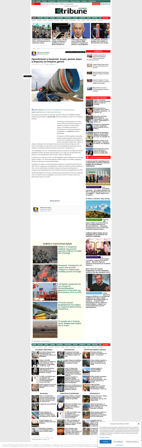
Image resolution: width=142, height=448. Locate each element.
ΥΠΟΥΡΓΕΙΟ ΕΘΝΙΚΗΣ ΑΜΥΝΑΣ (95, 350)
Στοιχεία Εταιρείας (45, 341)
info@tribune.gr (105, 4)
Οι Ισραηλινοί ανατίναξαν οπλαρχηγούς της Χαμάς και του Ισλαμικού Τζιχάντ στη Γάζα (73, 354)
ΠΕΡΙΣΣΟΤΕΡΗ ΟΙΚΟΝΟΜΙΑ (93, 187)
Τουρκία (44, 1)
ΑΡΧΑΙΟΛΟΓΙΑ (95, 393)
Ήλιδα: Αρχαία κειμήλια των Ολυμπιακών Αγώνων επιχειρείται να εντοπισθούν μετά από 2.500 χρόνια (98, 414)
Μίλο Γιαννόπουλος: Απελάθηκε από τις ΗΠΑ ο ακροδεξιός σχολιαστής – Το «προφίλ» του (102, 110)
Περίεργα (34, 20)
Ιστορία (45, 20)
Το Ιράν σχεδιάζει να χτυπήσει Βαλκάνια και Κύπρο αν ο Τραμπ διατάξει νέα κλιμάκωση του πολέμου (47, 414)
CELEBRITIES (82, 18)
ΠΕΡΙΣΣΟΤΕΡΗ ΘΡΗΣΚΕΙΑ (93, 257)
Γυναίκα (78, 20)
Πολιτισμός (56, 20)
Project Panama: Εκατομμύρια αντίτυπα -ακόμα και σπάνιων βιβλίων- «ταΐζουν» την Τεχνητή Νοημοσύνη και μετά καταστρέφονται (96, 304)
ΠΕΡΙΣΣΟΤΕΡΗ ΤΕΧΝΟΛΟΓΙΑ (93, 293)
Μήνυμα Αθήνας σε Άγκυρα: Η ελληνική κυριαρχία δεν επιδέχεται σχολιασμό (73, 397)
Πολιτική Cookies (119, 445)
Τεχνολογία (93, 20)
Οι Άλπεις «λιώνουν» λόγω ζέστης (98, 198)
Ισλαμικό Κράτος (75, 1)
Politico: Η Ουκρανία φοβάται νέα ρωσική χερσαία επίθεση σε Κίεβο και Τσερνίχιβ (102, 102)
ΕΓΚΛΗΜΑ (52, 18)
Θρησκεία (39, 20)
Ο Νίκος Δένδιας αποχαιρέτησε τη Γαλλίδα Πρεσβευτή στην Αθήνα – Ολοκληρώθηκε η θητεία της (98, 386)
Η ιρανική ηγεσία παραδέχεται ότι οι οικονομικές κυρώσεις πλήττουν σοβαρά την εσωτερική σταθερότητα (98, 163)
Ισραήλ (38, 1)
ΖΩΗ (100, 18)
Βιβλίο (62, 20)
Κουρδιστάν (51, 1)
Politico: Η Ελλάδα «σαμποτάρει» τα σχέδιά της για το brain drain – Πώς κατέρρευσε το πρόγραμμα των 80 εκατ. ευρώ (47, 362)
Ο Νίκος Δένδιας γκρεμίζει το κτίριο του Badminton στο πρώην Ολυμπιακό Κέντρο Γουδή (98, 362)
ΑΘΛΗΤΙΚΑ (94, 18)
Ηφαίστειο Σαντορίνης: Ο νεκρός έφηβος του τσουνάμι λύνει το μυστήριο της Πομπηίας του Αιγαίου (98, 406)
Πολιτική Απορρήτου (36, 341)
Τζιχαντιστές (92, 1)
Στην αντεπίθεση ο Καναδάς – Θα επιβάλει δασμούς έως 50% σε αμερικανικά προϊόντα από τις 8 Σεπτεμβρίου (98, 190)
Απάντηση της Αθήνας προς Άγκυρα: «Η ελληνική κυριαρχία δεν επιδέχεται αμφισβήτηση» (73, 406)
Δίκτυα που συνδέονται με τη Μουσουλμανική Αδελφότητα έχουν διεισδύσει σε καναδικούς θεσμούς (73, 387)
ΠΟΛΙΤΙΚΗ (40, 18)
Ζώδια (66, 20)
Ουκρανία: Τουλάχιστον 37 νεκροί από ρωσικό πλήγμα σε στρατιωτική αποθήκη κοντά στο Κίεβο (70, 268)
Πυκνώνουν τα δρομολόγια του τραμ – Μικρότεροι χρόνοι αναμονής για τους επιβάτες (101, 126)
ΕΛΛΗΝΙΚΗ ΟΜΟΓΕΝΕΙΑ (43, 350)
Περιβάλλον (100, 20)
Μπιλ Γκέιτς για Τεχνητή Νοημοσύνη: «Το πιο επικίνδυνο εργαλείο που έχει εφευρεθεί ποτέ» (98, 270)
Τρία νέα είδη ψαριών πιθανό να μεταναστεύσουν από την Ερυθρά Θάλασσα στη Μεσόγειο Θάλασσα (97, 223)
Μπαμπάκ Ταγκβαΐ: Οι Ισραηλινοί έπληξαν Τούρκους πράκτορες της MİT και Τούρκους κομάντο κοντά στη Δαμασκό (72, 379)
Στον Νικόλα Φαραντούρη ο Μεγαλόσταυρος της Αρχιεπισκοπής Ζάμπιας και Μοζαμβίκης (47, 354)
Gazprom (43, 112)
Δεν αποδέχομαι (118, 441)
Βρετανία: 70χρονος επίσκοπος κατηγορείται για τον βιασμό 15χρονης (98, 263)
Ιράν (33, 1)
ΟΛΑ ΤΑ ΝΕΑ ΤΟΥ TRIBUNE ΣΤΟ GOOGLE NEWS (54, 110)
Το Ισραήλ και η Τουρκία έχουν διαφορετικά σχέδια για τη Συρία (69, 323)
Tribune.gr (37, 437)
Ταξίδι (88, 20)
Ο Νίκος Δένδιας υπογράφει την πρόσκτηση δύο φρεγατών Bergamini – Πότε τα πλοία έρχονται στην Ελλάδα (98, 379)
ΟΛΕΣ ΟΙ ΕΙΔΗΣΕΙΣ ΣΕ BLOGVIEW (99, 157)
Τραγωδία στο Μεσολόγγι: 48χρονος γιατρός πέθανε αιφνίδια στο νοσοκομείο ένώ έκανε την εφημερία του (102, 134)
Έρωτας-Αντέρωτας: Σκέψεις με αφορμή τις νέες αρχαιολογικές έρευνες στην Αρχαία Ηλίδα (98, 398)
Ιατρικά (83, 20)
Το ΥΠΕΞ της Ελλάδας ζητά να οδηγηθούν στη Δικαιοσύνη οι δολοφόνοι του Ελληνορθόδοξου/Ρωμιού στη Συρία (47, 379)
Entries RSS (50, 437)
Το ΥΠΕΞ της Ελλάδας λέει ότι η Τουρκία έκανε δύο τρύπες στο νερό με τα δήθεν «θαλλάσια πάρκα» (73, 422)
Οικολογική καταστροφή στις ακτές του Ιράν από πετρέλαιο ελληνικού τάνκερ (97, 227)
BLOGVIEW (105, 18)
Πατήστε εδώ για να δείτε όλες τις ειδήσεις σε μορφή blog (57, 4)
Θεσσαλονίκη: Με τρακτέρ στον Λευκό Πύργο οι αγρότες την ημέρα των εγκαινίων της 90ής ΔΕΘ (101, 151)
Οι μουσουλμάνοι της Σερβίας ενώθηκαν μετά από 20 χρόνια (47, 422)
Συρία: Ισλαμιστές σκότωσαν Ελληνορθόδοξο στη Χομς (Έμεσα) (47, 386)
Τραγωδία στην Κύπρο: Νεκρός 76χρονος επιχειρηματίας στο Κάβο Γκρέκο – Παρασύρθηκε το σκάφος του (101, 119)
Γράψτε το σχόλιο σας (50, 64)
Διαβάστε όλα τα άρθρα (45, 211)
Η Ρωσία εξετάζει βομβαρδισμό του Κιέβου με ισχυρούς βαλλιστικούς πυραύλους (69, 306)
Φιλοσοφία (50, 20)
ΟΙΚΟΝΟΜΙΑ (59, 18)
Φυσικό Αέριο (57, 112)
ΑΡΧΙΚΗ (34, 18)
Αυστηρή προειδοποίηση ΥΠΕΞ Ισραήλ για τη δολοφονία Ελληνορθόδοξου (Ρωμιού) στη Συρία (47, 370)
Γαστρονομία (72, 20)
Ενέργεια (84, 1)
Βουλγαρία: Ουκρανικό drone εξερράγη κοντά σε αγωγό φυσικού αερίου (46, 430)
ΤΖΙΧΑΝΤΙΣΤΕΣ (69, 350)
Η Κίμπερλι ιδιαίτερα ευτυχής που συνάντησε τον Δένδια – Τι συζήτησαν (98, 353)
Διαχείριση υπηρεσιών (104, 437)
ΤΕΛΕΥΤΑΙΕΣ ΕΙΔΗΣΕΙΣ (98, 98)
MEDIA (89, 18)
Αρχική (34, 48)
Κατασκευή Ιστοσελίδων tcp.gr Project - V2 (40, 439)
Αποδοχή (105, 441)
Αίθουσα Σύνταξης (43, 52)
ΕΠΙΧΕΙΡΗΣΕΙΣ (67, 18)
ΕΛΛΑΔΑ (46, 18)
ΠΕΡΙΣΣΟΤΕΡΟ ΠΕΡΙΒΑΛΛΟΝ (93, 219)
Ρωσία (52, 112)
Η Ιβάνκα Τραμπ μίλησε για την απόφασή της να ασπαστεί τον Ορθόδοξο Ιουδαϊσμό (97, 234)
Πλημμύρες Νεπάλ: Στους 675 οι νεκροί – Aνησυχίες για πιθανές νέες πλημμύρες (102, 142)
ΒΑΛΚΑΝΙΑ (44, 393)
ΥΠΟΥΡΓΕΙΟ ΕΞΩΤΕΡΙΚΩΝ (69, 393)
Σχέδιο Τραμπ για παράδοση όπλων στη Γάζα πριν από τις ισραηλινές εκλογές (41, 41)
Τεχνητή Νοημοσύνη (63, 1)
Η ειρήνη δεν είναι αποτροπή (47, 404)
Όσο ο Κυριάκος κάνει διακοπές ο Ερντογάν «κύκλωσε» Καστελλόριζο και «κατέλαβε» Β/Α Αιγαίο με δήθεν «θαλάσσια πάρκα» (73, 431)
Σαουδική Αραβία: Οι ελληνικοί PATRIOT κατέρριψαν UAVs (96, 370)
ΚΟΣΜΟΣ (75, 18)
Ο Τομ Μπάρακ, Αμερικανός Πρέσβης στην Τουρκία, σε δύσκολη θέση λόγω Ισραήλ (99, 41)
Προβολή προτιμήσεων (132, 441)
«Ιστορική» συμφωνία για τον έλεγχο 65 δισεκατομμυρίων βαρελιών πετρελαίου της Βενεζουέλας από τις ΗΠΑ (69, 288)
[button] (139, 424)
